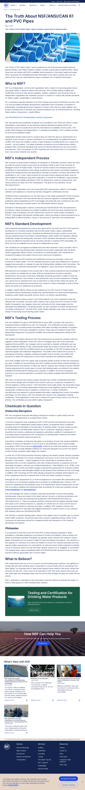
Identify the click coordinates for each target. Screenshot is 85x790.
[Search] (79, 5)
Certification (41, 751)
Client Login (59, 1)
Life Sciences (20, 754)
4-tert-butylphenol (12, 490)
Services (22, 5)
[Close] (82, 782)
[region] (42, 782)
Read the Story (9, 700)
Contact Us (63, 751)
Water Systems (21, 751)
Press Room (63, 757)
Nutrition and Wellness (23, 757)
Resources (32, 5)
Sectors (13, 5)
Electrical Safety (43, 769)
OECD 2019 (36, 446)
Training (40, 757)
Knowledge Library (15, 9)
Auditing (40, 748)
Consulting (41, 754)
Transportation (21, 760)
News (61, 754)
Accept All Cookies (68, 779)
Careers (53, 1)
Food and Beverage (22, 748)
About (42, 5)
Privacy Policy (13, 785)
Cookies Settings (68, 785)
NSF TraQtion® (43, 763)
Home (5, 9)
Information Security (44, 760)
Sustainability (42, 766)
